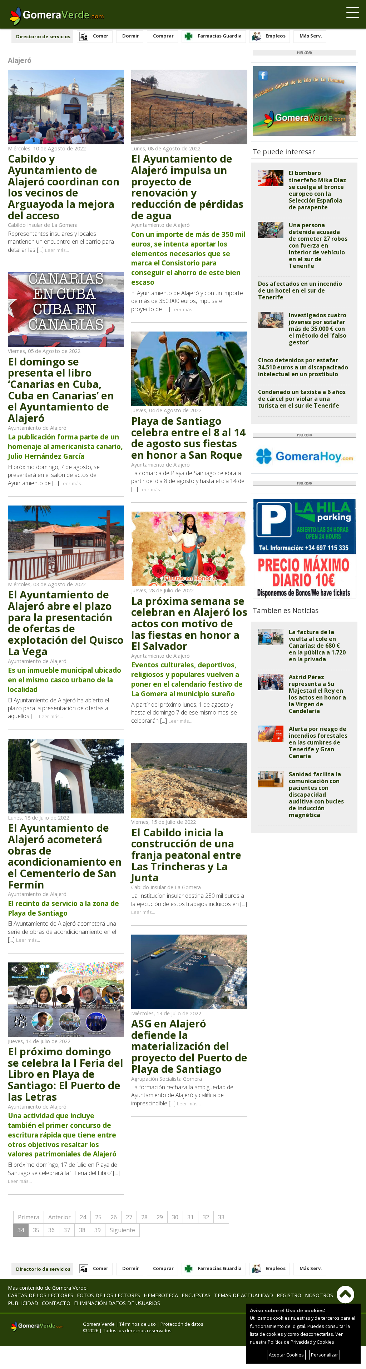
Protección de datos (181, 1324)
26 (113, 1217)
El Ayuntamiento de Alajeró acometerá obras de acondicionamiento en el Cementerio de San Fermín (65, 856)
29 (160, 1217)
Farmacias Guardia (220, 36)
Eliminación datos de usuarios (117, 1303)
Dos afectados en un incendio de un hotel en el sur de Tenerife (300, 290)
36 (51, 1230)
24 (83, 1217)
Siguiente (122, 1230)
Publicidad (23, 1303)
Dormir (130, 36)
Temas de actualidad (243, 1295)
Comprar (163, 36)
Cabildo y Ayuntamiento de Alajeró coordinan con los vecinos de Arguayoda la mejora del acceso (64, 186)
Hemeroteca (161, 1295)
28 (144, 1217)
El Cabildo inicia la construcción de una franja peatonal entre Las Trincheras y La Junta (186, 855)
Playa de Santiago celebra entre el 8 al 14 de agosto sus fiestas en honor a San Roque (188, 438)
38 (82, 1230)
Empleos (276, 36)
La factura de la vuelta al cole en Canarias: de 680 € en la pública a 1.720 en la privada (317, 645)
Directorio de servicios (43, 36)
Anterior (59, 1217)
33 (221, 1217)
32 (206, 1217)
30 (175, 1217)
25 (98, 1217)
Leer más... (57, 250)
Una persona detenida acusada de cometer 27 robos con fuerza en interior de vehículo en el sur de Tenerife (318, 245)
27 (129, 1217)
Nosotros (319, 1295)
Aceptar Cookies (286, 1354)
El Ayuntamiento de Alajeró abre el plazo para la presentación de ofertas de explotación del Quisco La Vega (66, 622)
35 (36, 1230)
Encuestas (196, 1295)
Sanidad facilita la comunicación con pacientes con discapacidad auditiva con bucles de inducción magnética (316, 794)
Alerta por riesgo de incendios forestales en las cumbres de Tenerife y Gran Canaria (318, 742)
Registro (289, 1295)
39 (97, 1230)
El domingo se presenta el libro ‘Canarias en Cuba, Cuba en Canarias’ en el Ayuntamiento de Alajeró (61, 389)
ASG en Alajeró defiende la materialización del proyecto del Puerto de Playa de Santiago (189, 1046)
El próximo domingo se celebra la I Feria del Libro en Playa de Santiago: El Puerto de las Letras (65, 1074)
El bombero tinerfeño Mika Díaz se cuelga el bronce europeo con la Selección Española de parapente (317, 190)
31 (190, 1217)
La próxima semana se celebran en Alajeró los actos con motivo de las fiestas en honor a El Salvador (189, 623)
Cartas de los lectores (40, 1295)
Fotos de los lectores (108, 1295)
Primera (28, 1217)
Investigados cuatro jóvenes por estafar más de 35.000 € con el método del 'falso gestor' (317, 328)
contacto (56, 1303)
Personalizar (324, 1354)
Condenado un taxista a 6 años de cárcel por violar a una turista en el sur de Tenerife (302, 398)
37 (67, 1230)
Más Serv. (311, 36)
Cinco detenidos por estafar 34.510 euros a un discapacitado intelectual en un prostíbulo (303, 367)
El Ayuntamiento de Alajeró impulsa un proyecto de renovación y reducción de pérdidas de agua (187, 186)
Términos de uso (137, 1324)
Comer (100, 36)
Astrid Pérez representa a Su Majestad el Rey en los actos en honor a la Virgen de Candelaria (317, 694)
